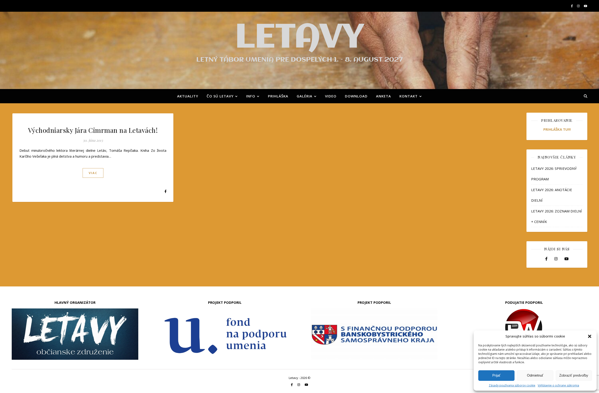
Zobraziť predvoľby (573, 375)
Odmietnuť (535, 375)
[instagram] (578, 6)
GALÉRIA (304, 96)
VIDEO (330, 96)
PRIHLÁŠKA (278, 96)
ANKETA (383, 96)
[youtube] (585, 6)
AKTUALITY (187, 96)
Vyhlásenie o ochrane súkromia (558, 385)
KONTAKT (408, 96)
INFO (250, 96)
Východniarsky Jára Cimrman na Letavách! (93, 130)
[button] (589, 336)
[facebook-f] (572, 6)
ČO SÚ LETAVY (220, 96)
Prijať (496, 375)
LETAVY (299, 38)
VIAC (93, 173)
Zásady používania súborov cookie (512, 385)
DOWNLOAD (356, 96)
